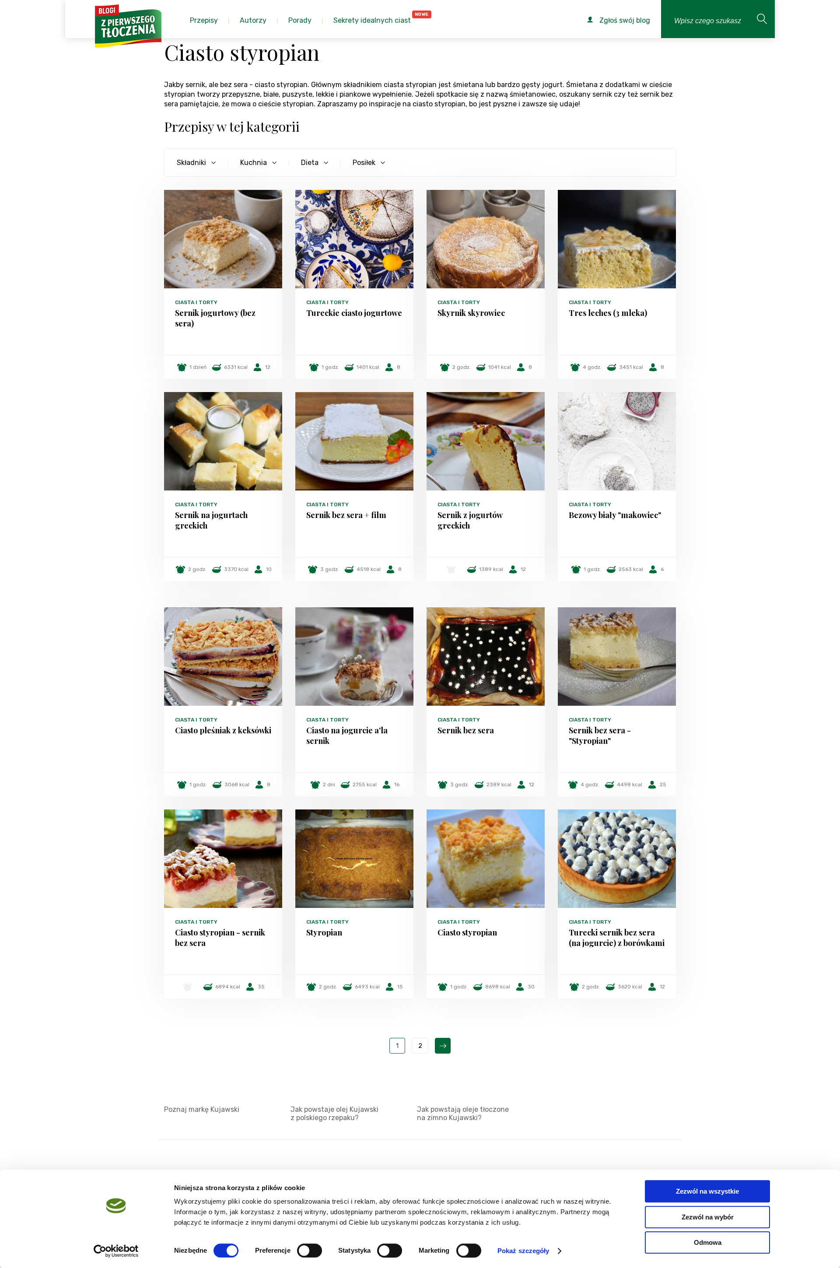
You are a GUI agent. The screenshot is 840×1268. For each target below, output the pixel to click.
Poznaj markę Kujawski (201, 1109)
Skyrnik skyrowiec (471, 313)
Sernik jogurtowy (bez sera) (215, 318)
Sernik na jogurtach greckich (211, 520)
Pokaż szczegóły (523, 1250)
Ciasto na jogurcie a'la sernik (347, 735)
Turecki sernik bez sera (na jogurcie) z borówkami (617, 937)
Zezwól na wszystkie (707, 1191)
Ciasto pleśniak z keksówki (223, 730)
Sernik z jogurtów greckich (470, 520)
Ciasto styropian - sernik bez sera (220, 937)
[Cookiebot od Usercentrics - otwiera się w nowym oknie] (116, 1250)
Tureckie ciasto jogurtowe (354, 313)
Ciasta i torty (196, 302)
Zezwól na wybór (708, 1217)
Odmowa (707, 1242)
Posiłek (364, 162)
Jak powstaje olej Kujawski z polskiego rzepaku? (334, 1113)
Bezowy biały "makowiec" (615, 515)
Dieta (309, 162)
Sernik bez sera (466, 730)
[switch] (309, 1250)
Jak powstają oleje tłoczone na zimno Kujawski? (463, 1113)
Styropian (324, 932)
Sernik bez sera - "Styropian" (600, 735)
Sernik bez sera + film (346, 515)
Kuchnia (253, 162)
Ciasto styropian (467, 932)
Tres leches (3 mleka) (608, 313)
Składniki (191, 162)
